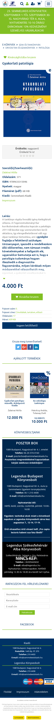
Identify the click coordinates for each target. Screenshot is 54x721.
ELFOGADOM (19, 718)
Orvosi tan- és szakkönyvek (20, 48)
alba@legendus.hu (30, 565)
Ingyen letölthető (27, 325)
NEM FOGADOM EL (34, 718)
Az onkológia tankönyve (23, 402)
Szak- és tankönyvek (29, 45)
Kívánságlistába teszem (21, 57)
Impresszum (22, 691)
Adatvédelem (41, 691)
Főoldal (7, 691)
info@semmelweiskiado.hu (30, 496)
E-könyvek (8, 44)
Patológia (44, 48)
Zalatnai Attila (9, 172)
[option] (23, 395)
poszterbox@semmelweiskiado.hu (31, 456)
